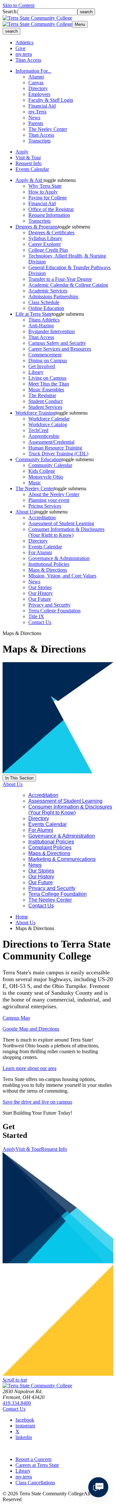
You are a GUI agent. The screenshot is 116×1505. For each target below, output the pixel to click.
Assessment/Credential (51, 442)
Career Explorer (44, 244)
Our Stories (40, 587)
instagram (25, 1425)
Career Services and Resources (59, 349)
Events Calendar (32, 169)
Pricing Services (44, 506)
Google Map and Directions (31, 1029)
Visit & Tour (28, 157)
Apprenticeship (43, 436)
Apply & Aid (29, 180)
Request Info (28, 163)
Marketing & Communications (62, 859)
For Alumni (40, 552)
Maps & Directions (47, 570)
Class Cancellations (35, 1482)
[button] (60, 180)
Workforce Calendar (49, 418)
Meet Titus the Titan (48, 384)
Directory (38, 88)
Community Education (38, 459)
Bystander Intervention (51, 331)
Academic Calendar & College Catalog (68, 285)
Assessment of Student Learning (61, 523)
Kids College (41, 471)
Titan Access (28, 60)
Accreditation (42, 517)
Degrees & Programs (36, 226)
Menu (80, 24)
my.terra (23, 54)
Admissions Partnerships (53, 296)
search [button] (11, 31)
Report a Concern (33, 1459)
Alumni (36, 76)
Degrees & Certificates (51, 232)
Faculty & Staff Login (50, 100)
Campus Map (16, 1018)
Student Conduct (45, 401)
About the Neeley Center (53, 494)
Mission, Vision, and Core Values (62, 575)
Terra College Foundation (54, 610)
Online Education (46, 308)
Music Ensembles (46, 389)
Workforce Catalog (47, 424)
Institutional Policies (48, 564)
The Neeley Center (47, 129)
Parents (35, 123)
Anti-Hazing (41, 325)
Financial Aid (42, 106)
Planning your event (48, 500)
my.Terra (37, 111)
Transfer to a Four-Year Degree (60, 279)
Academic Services (47, 290)
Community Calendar (50, 465)
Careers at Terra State (37, 1465)
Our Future (39, 599)
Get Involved (41, 366)
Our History (40, 593)
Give (20, 48)
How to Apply (43, 192)
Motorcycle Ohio (45, 477)
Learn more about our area (29, 1068)
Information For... (33, 71)
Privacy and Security (49, 605)
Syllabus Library (45, 238)
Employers (39, 94)
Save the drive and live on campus (37, 1102)
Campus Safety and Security (57, 343)
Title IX (36, 616)
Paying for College (47, 197)
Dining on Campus (47, 360)
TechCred (38, 430)
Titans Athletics (44, 320)
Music (34, 482)
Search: (10, 11)
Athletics (24, 42)
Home (21, 916)
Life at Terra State (33, 314)
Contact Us (39, 622)
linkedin (23, 1437)
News (34, 117)
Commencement (45, 354)
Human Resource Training (55, 447)
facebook (24, 1420)
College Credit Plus (48, 250)
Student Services (45, 407)
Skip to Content (18, 5)
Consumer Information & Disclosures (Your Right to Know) (66, 532)
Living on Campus (47, 378)
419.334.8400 (17, 1403)
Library (36, 372)
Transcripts (39, 140)
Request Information (49, 215)
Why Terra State (45, 186)
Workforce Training (35, 413)
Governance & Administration (59, 558)
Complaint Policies (50, 847)
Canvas (36, 82)
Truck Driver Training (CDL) (58, 453)
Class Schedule (43, 302)
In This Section (19, 778)
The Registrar (42, 395)
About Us (25, 511)
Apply (21, 151)
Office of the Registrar (51, 209)
